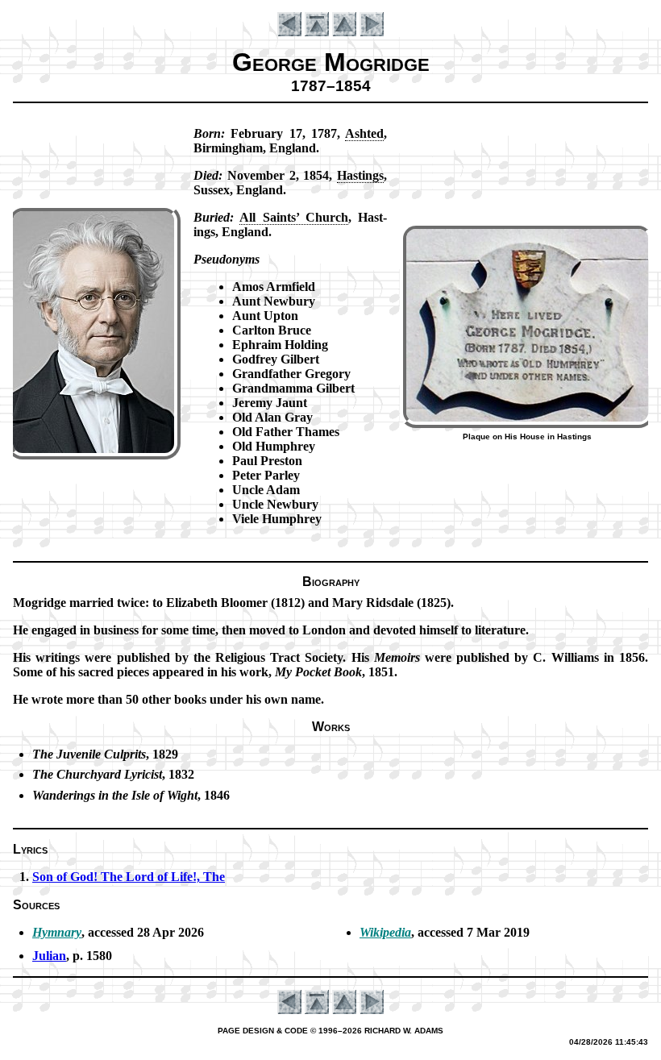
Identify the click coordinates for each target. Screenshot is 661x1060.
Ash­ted (364, 133)
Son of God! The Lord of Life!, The (128, 876)
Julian (49, 955)
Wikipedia (385, 932)
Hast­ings (360, 175)
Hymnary (56, 932)
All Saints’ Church (293, 217)
